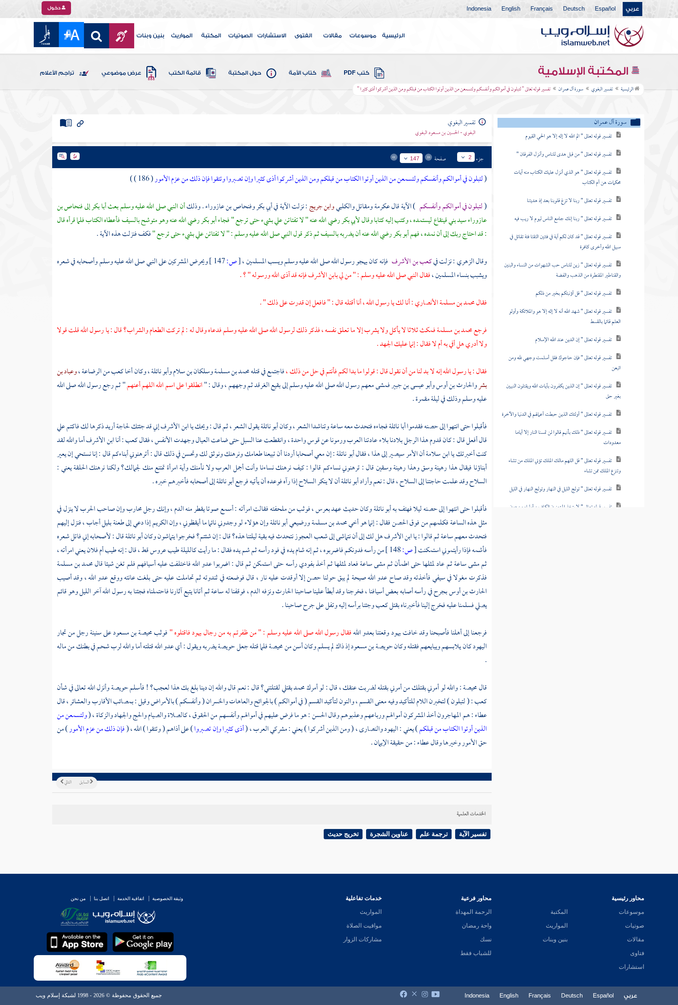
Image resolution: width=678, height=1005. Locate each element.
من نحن (78, 898)
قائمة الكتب (185, 73)
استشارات (631, 967)
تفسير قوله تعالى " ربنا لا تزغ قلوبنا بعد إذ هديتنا (569, 201)
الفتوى (303, 36)
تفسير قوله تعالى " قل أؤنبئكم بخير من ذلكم (574, 293)
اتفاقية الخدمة (130, 898)
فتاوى (637, 953)
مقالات (332, 36)
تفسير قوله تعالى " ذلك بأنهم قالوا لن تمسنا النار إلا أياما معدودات (568, 438)
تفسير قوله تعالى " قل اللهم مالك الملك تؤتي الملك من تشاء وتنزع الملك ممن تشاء (564, 466)
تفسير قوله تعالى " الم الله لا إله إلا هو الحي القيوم (568, 136)
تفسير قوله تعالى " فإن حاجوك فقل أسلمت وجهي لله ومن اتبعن (564, 363)
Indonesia (479, 9)
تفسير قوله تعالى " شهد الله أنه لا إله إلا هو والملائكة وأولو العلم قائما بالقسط (565, 317)
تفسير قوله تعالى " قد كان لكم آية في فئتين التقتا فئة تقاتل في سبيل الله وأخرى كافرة (565, 242)
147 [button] (414, 158)
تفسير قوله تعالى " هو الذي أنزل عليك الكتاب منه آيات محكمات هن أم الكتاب (567, 178)
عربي (632, 9)
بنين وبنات (150, 36)
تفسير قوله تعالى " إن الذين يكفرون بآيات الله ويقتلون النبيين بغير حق (563, 391)
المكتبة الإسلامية (584, 71)
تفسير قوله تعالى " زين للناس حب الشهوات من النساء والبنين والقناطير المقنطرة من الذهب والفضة (562, 270)
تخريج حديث (343, 834)
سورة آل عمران (570, 89)
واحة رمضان (477, 925)
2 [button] (470, 157)
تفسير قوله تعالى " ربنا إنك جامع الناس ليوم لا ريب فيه (563, 219)
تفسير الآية (473, 834)
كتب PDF (356, 73)
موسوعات (363, 36)
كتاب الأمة (302, 73)
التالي (67, 782)
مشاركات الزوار (362, 939)
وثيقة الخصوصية (167, 898)
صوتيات (634, 925)
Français (541, 9)
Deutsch (574, 9)
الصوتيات (240, 36)
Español (605, 9)
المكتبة (211, 36)
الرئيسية (393, 36)
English (510, 9)
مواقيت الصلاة (364, 925)
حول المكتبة (244, 73)
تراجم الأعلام (57, 73)
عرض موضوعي (121, 73)
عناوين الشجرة (389, 834)
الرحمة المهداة (474, 912)
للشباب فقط (476, 953)
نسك (486, 939)
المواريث (181, 36)
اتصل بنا (101, 898)
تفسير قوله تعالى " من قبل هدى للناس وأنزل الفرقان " (564, 154)
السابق (84, 782)
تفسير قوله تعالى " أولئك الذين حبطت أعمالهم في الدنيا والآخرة (557, 414)
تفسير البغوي (602, 89)
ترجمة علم (434, 834)
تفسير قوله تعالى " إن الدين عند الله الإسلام (573, 340)
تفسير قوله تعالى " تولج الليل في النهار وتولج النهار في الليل (560, 489)
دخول (54, 8)
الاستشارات (271, 36)
